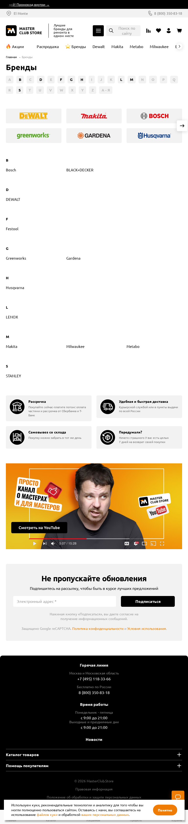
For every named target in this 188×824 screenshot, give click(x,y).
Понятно (165, 810)
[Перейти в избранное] (159, 31)
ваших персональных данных (105, 814)
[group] (33, 116)
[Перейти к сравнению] (148, 31)
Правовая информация (94, 789)
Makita (117, 46)
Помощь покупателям (27, 765)
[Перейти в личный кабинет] (169, 31)
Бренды (78, 46)
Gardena (73, 258)
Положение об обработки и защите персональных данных (94, 797)
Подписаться (148, 601)
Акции (18, 46)
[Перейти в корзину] (179, 31)
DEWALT (13, 199)
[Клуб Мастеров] (25, 30)
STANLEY (13, 375)
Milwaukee (159, 46)
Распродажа (48, 46)
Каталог (98, 30)
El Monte (21, 13)
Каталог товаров (22, 754)
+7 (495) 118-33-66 (94, 678)
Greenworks (16, 258)
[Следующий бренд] (179, 46)
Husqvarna (15, 287)
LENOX (12, 317)
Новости (94, 739)
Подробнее (94, 506)
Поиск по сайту (126, 30)
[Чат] (178, 797)
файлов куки (47, 814)
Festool (12, 228)
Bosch (11, 169)
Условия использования (146, 628)
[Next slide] (182, 125)
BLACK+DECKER (79, 169)
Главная (11, 57)
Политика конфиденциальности (97, 628)
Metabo (136, 46)
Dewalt (99, 46)
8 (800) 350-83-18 (168, 13)
